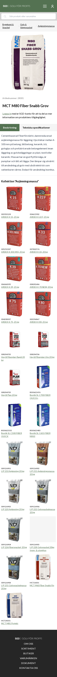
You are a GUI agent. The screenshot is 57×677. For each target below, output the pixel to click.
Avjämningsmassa (46, 26)
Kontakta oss (28, 667)
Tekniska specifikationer (36, 127)
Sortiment (28, 648)
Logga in (6, 113)
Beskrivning (9, 127)
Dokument (28, 663)
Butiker (28, 653)
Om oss (28, 643)
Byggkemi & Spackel (8, 26)
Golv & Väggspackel (26, 26)
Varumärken (28, 658)
